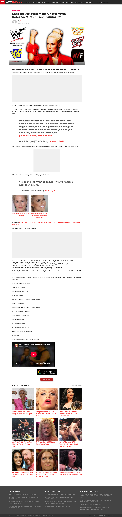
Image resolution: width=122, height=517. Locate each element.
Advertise (102, 515)
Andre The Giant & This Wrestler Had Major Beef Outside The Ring (68, 444)
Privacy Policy (93, 515)
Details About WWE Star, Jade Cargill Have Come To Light (23, 413)
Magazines (89, 2)
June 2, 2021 (57, 141)
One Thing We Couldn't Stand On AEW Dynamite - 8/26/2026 (70, 473)
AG (21, 20)
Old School (79, 2)
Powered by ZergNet (77, 385)
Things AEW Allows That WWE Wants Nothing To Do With (46, 414)
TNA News (54, 2)
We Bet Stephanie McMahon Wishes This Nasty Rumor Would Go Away (46, 474)
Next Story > (47, 379)
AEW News (45, 2)
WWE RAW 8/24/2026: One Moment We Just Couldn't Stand (22, 444)
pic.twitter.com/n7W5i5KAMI (35, 135)
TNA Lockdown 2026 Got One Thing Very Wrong (46, 443)
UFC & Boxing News (66, 2)
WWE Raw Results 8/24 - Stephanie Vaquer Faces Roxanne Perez (68, 414)
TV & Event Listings (102, 2)
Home (28, 2)
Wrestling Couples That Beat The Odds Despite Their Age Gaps (22, 474)
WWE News (36, 2)
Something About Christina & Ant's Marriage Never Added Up (39, 215)
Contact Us (110, 515)
